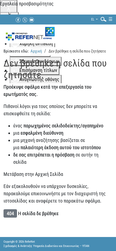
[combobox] (102, 19)
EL (93, 19)
